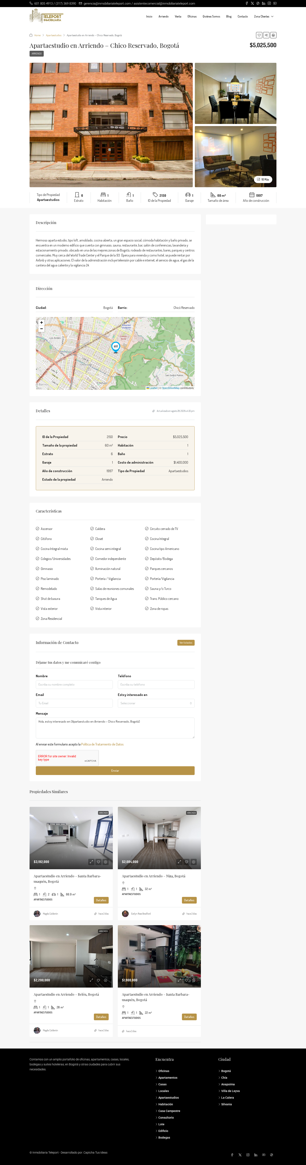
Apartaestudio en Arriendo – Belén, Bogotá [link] (66, 994)
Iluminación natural (107, 569)
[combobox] (156, 703)
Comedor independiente (110, 559)
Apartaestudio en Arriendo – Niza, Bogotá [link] (153, 876)
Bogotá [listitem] (226, 1071)
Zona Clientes (261, 16)
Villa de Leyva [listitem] (230, 1091)
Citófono (46, 539)
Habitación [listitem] (165, 1104)
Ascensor (46, 529)
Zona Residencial (51, 619)
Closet (99, 539)
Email (40, 695)
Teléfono (124, 676)
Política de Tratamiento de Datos (102, 744)
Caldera (100, 529)
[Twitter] (241, 1155)
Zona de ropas (159, 609)
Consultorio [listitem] (166, 1117)
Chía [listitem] (224, 1077)
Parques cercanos (161, 569)
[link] (71, 838)
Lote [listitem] (161, 1124)
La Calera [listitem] (227, 1097)
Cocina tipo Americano (164, 549)
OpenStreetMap (171, 388)
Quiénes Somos (211, 16)
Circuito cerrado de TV (164, 529)
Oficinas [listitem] (163, 1071)
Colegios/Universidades (56, 559)
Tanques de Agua (106, 599)
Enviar (115, 771)
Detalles (101, 900)
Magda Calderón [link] (50, 913)
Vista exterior (49, 609)
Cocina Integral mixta (54, 549)
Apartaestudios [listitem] (168, 1097)
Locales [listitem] (163, 1091)
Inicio (149, 16)
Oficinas (192, 16)
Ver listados (186, 642)
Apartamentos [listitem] (167, 1077)
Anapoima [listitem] (228, 1084)
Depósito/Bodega (161, 559)
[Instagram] (248, 1155)
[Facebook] (233, 1155)
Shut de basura (50, 599)
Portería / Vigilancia (108, 579)
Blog (228, 16)
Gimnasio (47, 569)
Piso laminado (50, 579)
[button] (259, 35)
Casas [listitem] (162, 1084)
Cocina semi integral (108, 549)
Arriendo (164, 16)
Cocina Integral (159, 539)
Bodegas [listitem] (164, 1137)
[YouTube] (264, 1155)
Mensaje (42, 713)
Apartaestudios (53, 35)
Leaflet (153, 388)
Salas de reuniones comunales (114, 589)
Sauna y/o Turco (160, 589)
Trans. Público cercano (164, 599)
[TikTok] (272, 1155)
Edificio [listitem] (163, 1131)
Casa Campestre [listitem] (169, 1111)
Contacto (243, 16)
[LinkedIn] (256, 1155)
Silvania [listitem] (226, 1104)
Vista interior (103, 609)
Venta (178, 16)
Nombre (42, 676)
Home (37, 35)
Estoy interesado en (132, 695)
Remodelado (49, 589)
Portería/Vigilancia (162, 579)
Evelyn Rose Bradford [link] (141, 913)
